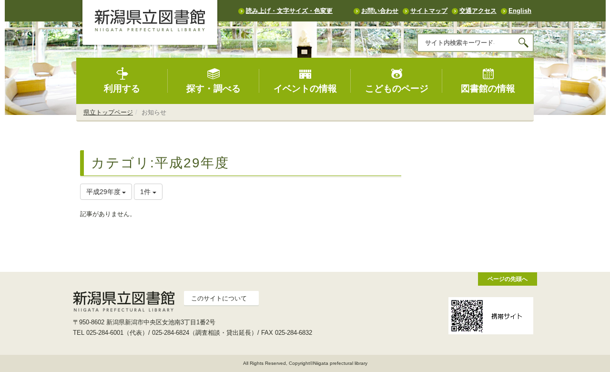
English (519, 10)
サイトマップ (428, 10)
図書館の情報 (488, 88)
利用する (122, 88)
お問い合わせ (379, 10)
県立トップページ (108, 112)
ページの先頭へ (508, 279)
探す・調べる (213, 88)
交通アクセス (478, 10)
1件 (146, 192)
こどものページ (396, 88)
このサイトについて (219, 298)
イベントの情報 (305, 88)
